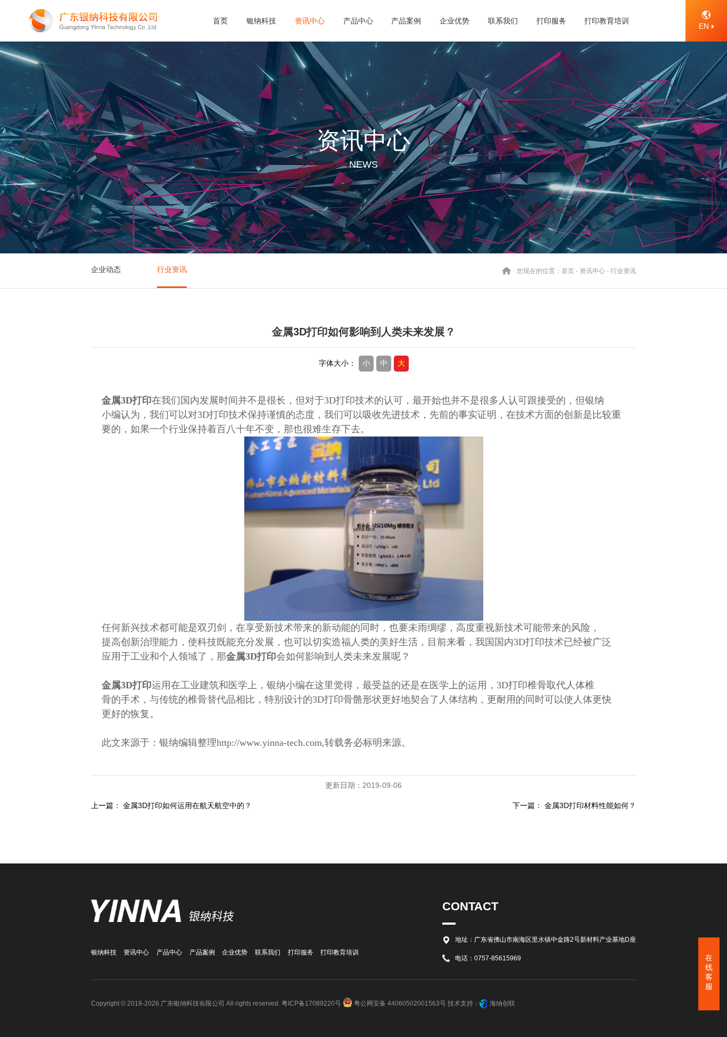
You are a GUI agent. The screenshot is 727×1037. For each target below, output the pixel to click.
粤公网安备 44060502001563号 (400, 1003)
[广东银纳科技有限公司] (93, 20)
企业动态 (106, 269)
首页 (567, 270)
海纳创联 (502, 1003)
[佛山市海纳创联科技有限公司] (484, 1003)
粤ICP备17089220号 (311, 1003)
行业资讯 (172, 269)
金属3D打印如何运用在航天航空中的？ (187, 805)
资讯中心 (592, 270)
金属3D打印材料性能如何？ (590, 805)
